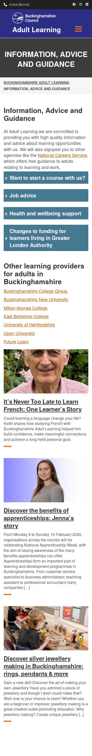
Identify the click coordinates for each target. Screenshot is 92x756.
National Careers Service (62, 155)
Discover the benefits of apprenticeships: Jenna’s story (39, 518)
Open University (19, 333)
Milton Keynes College (26, 308)
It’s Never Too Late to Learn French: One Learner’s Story (43, 405)
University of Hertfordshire (29, 324)
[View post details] (46, 371)
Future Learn (16, 341)
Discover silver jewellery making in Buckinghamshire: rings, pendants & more (43, 666)
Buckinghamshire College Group (36, 291)
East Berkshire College (26, 316)
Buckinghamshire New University (36, 299)
